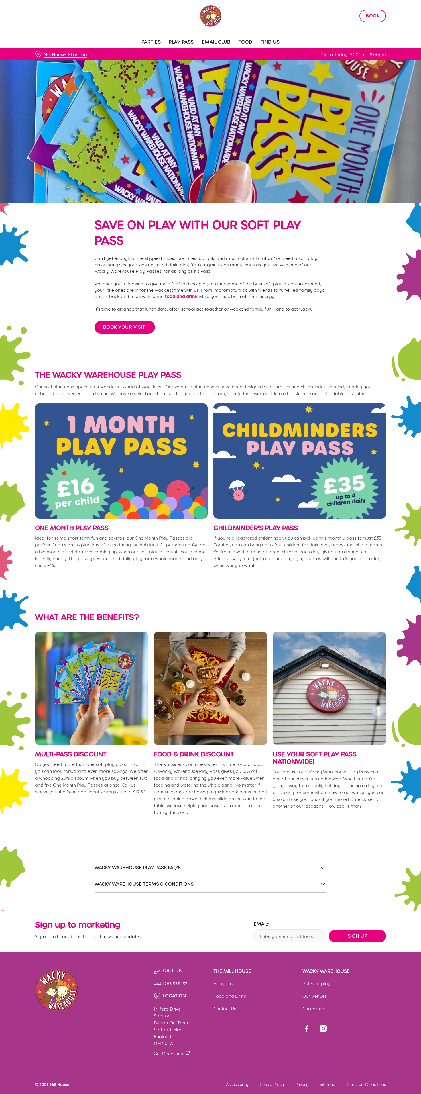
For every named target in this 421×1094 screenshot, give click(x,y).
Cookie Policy (272, 1084)
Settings (293, 64)
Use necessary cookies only (373, 34)
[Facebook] (306, 1028)
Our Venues (314, 996)
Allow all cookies (373, 15)
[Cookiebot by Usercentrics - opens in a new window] (37, 64)
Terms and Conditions (366, 1084)
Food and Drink (229, 996)
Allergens (223, 983)
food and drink (181, 296)
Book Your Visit (124, 327)
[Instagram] (323, 1028)
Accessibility (237, 1084)
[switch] (164, 64)
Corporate (313, 1008)
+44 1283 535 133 (170, 983)
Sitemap (327, 1084)
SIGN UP (357, 936)
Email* (261, 924)
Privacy (301, 1084)
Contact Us (224, 1008)
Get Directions (168, 1053)
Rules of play (316, 983)
